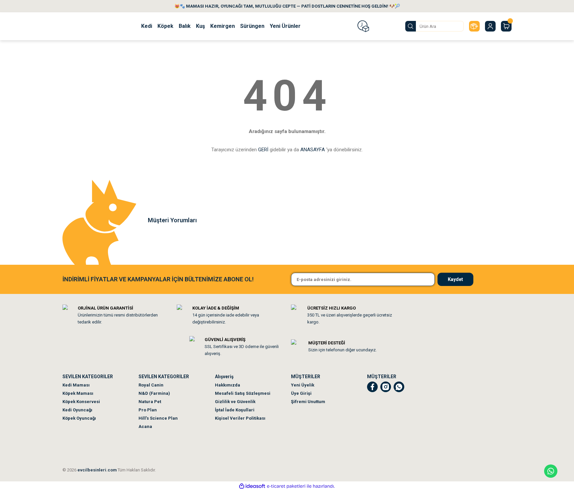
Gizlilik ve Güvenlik (235, 401)
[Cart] (506, 26)
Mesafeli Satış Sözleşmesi (242, 393)
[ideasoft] (252, 486)
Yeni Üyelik (302, 385)
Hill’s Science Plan (158, 418)
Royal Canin (151, 385)
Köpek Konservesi (81, 401)
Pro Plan (148, 409)
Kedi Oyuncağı (77, 409)
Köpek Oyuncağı (79, 418)
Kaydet (455, 279)
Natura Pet (150, 401)
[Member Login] (490, 26)
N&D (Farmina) (154, 393)
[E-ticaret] (286, 486)
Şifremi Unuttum (308, 401)
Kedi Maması (76, 385)
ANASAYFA (312, 150)
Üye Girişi (301, 393)
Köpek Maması (77, 393)
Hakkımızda (227, 385)
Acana (145, 426)
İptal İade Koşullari (234, 409)
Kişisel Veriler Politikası (240, 418)
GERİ (263, 150)
